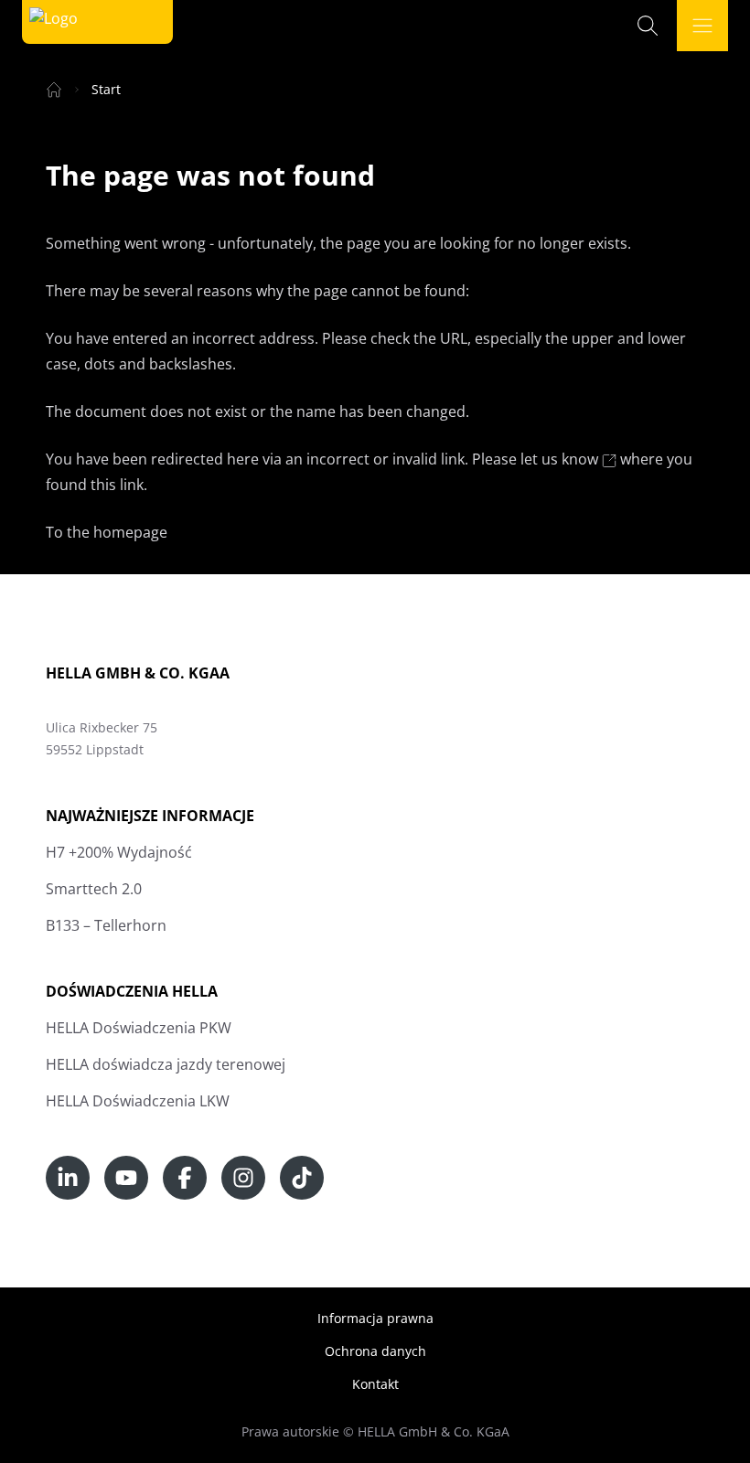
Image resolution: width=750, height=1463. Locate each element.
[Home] (54, 89)
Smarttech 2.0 (94, 889)
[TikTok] (302, 1178)
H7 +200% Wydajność (119, 852)
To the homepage (106, 532)
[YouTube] (126, 1178)
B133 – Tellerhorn (106, 925)
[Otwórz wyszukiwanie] (648, 26)
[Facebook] (185, 1178)
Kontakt (375, 1384)
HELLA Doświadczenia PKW (138, 1028)
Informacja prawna (375, 1318)
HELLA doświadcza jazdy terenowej (165, 1064)
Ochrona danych (375, 1351)
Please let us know (537, 459)
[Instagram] (243, 1178)
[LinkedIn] (68, 1178)
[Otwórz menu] (702, 25)
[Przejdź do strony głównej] (53, 22)
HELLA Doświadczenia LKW (138, 1101)
